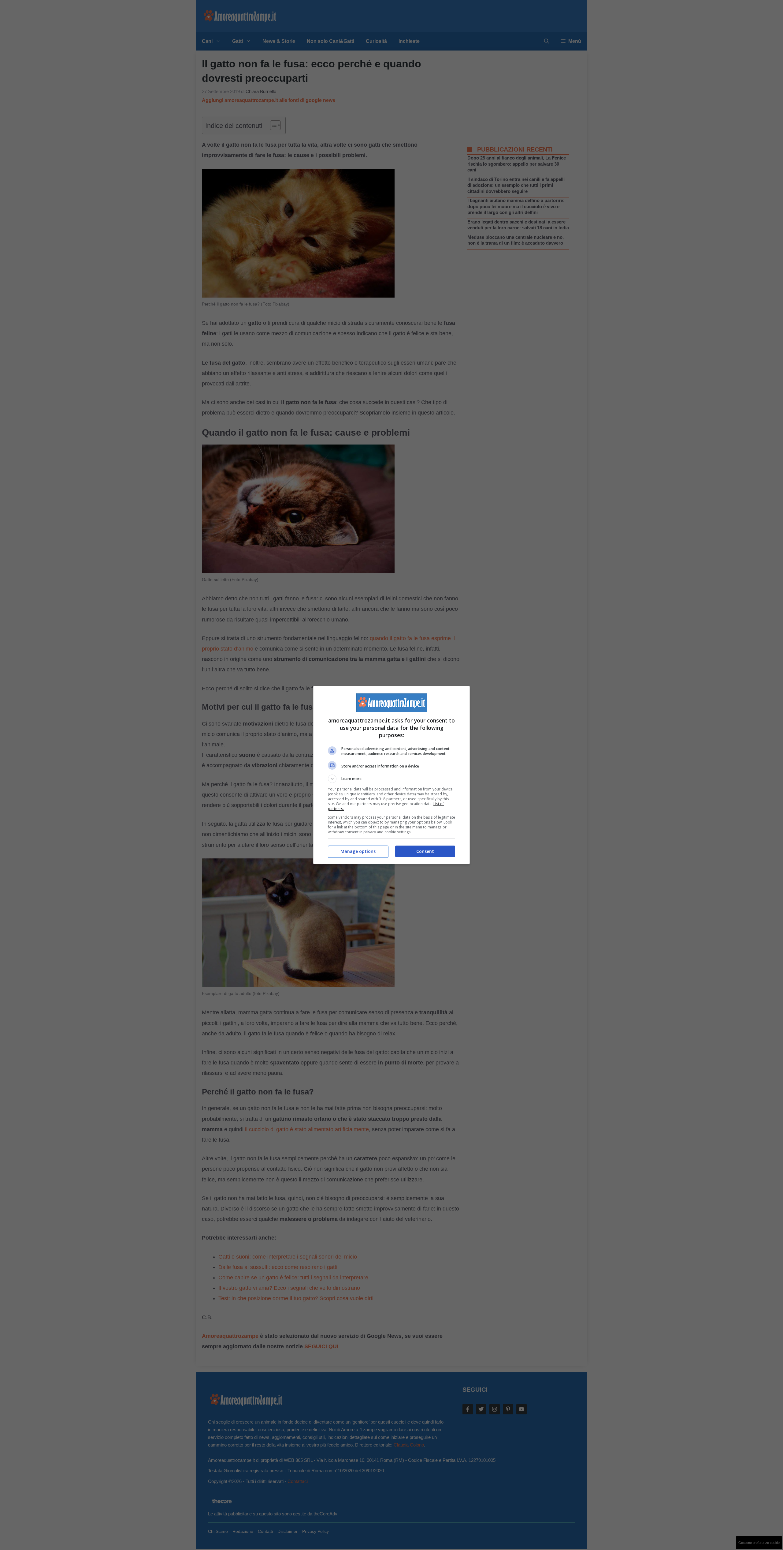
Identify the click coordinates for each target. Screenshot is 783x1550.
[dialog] (391, 775)
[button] (391, 779)
